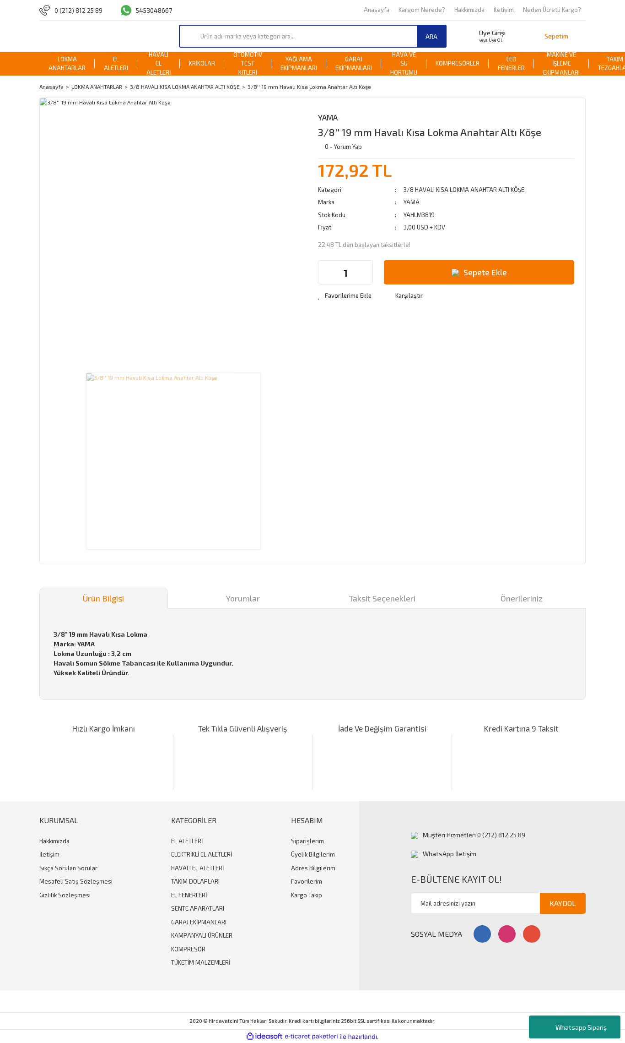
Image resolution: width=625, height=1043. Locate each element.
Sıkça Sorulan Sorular (68, 868)
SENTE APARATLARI (197, 908)
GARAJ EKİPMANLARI (198, 922)
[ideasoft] (264, 1036)
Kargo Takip (306, 895)
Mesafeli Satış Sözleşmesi (76, 881)
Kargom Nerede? (422, 9)
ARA (431, 36)
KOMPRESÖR (188, 949)
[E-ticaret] (311, 1036)
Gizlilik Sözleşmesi (65, 895)
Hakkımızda (469, 9)
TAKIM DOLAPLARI (195, 881)
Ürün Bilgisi (103, 598)
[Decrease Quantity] (325, 272)
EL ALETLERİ (187, 841)
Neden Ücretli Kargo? (552, 9)
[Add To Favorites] (345, 295)
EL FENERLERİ (189, 895)
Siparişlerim (307, 841)
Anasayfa (376, 9)
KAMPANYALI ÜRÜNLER (201, 935)
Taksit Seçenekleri (382, 598)
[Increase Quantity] (365, 272)
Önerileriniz (522, 598)
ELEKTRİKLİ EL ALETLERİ (201, 854)
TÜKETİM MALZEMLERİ (200, 962)
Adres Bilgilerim (313, 868)
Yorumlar (243, 598)
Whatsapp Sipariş (581, 1027)
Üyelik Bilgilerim (313, 854)
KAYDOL (563, 903)
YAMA (328, 117)
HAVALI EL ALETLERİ (197, 868)
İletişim (504, 9)
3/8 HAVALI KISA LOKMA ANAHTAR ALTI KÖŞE (464, 189)
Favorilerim (306, 881)
